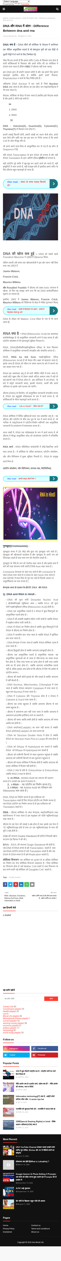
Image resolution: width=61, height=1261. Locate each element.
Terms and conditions (40, 1229)
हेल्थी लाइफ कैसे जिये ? (27, 478)
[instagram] (16, 1048)
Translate (24, 4)
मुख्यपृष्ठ (5, 18)
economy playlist (11, 1025)
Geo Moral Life (11, 36)
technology (8, 1030)
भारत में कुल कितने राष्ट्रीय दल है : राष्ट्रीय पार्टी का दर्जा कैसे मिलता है (36, 1072)
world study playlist (12, 1032)
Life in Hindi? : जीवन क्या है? (31, 406)
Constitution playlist (12, 1009)
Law (5, 1014)
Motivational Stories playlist (16, 1018)
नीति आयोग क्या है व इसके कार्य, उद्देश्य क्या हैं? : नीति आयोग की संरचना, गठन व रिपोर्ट (37, 1085)
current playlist (10, 1021)
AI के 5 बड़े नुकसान (23, 1188)
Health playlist (15, 18)
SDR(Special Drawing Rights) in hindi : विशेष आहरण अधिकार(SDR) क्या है (35, 1123)
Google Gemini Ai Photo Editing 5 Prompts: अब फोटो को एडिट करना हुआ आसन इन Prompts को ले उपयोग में (36, 1177)
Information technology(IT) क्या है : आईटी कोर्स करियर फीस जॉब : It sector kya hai (35, 1097)
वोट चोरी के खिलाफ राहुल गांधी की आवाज (30, 1201)
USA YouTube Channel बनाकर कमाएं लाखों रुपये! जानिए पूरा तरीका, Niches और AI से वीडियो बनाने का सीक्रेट (35, 1150)
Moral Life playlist (11, 1016)
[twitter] (16, 1055)
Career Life (8, 1006)
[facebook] (44, 1048)
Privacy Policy (8, 1229)
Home (5, 1225)
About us (35, 1232)
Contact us (35, 1225)
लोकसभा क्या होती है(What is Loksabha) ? (32, 1161)
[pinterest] (44, 1055)
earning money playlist (13, 1023)
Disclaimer (7, 1232)
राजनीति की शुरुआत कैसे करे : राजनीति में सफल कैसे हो (35, 1109)
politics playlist (9, 1028)
